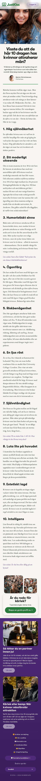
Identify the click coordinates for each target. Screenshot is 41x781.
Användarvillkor (21, 745)
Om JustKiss (21, 738)
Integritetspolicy (22, 752)
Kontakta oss (21, 741)
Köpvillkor (21, 748)
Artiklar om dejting (21, 734)
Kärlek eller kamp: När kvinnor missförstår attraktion (17, 707)
